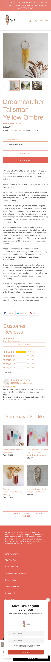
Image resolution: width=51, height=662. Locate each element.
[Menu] (46, 21)
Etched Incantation (11, 139)
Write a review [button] (24, 344)
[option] (14, 85)
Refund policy (11, 593)
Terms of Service (12, 586)
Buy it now (25, 160)
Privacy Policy (11, 580)
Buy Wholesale (11, 567)
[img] (16, 380)
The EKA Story (11, 560)
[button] (9, 123)
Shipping (17, 130)
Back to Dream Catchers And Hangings (27, 515)
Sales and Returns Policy (15, 573)
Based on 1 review (11, 341)
